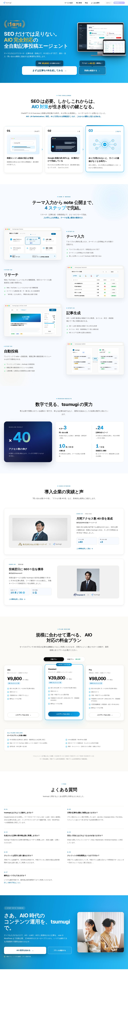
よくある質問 (95, 3)
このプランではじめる (23, 715)
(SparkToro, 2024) (63, 167)
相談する (118, 1011)
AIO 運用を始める (25, 950)
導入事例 (79, 3)
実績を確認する (92, 70)
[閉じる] (123, 1000)
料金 (86, 3)
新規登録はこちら (119, 3)
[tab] (74, 659)
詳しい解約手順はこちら (12, 883)
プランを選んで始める (102, 1011)
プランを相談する (60, 950)
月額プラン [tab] (53, 659)
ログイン (108, 3)
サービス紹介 (69, 3)
